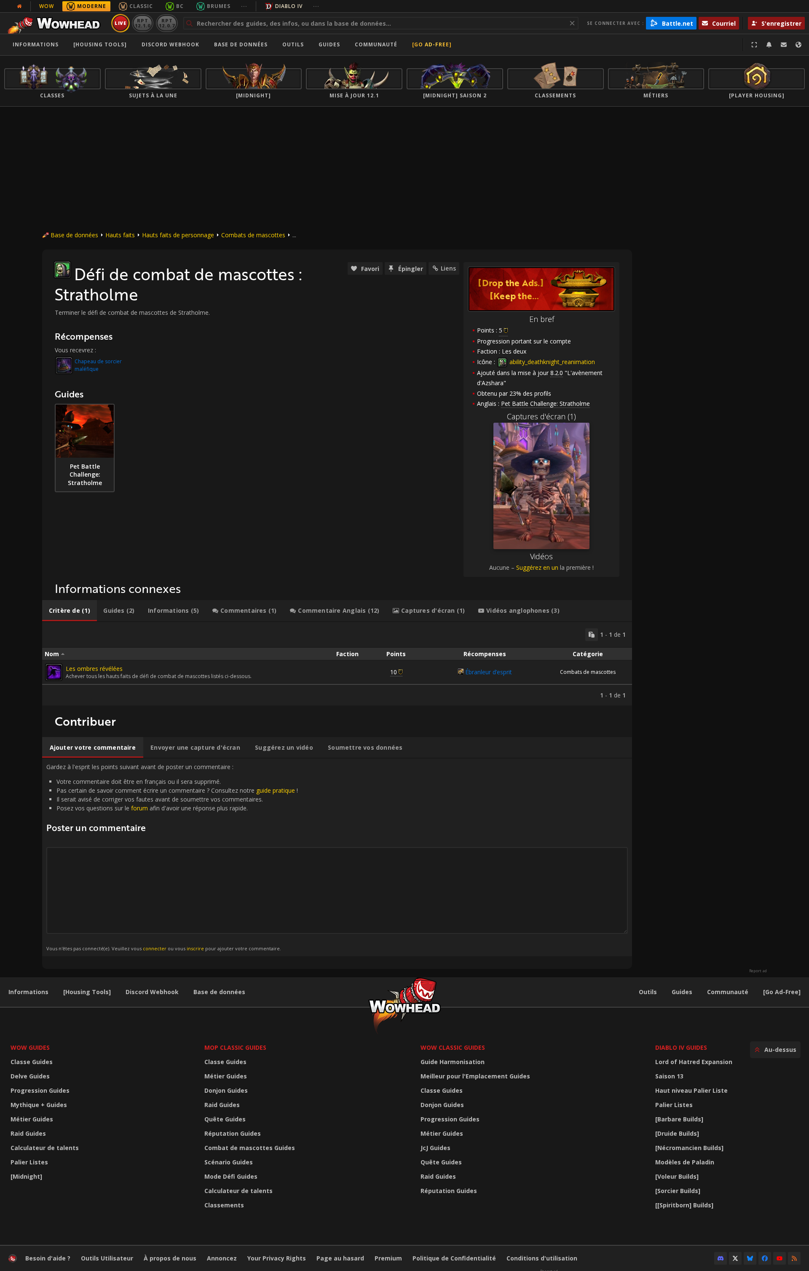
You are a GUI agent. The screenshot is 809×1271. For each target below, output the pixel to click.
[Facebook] (764, 1258)
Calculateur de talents (45, 1148)
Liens (448, 268)
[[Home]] (56, 23)
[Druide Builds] (677, 1133)
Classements (224, 1205)
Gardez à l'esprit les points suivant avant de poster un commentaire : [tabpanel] (172, 857)
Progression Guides (40, 1090)
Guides (329, 44)
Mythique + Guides (39, 1105)
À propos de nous (170, 1258)
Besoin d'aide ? (47, 1258)
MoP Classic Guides (235, 1047)
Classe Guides (32, 1062)
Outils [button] (293, 44)
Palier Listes (29, 1162)
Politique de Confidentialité (454, 1258)
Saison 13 (669, 1076)
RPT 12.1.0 (142, 23)
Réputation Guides (232, 1133)
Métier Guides (32, 1119)
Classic (141, 6)
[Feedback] (783, 44)
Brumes (218, 6)
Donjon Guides (226, 1090)
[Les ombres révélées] (54, 672)
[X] (735, 1258)
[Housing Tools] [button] (100, 44)
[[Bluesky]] (750, 1258)
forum (139, 808)
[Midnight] (26, 1176)
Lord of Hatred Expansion (693, 1062)
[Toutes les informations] (19, 6)
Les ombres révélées (94, 669)
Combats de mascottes (253, 235)
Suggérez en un (537, 567)
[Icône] (62, 270)
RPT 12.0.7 (166, 23)
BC (180, 6)
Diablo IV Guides (681, 1047)
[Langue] (798, 44)
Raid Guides (28, 1133)
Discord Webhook (170, 44)
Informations (36, 44)
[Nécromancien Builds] (689, 1148)
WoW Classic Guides (453, 1047)
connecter (154, 948)
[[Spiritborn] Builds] (684, 1205)
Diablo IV (289, 6)
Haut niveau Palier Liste (691, 1090)
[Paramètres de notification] (769, 44)
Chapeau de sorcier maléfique (98, 365)
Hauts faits (120, 235)
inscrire (195, 948)
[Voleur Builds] (677, 1176)
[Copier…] (591, 634)
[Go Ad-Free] (432, 44)
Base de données (241, 44)
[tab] (69, 610)
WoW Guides (30, 1047)
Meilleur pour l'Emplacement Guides (475, 1076)
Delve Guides (30, 1076)
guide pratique (275, 790)
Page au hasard (340, 1258)
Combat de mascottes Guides (249, 1148)
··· (244, 6)
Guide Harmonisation (453, 1062)
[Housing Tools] (87, 992)
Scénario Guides (228, 1162)
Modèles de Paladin (684, 1162)
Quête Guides (225, 1119)
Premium (388, 1258)
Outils (648, 992)
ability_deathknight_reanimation (551, 362)
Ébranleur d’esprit (488, 672)
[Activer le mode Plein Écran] (754, 44)
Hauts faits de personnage (178, 235)
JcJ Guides (435, 1148)
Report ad (758, 971)
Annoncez (222, 1258)
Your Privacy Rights (276, 1258)
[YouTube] (779, 1258)
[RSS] (794, 1258)
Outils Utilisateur (107, 1258)
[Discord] (720, 1258)
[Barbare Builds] (679, 1119)
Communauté (376, 44)
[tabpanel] (337, 663)
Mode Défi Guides (230, 1176)
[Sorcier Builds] (677, 1191)
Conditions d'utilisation (541, 1258)
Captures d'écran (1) (541, 416)
